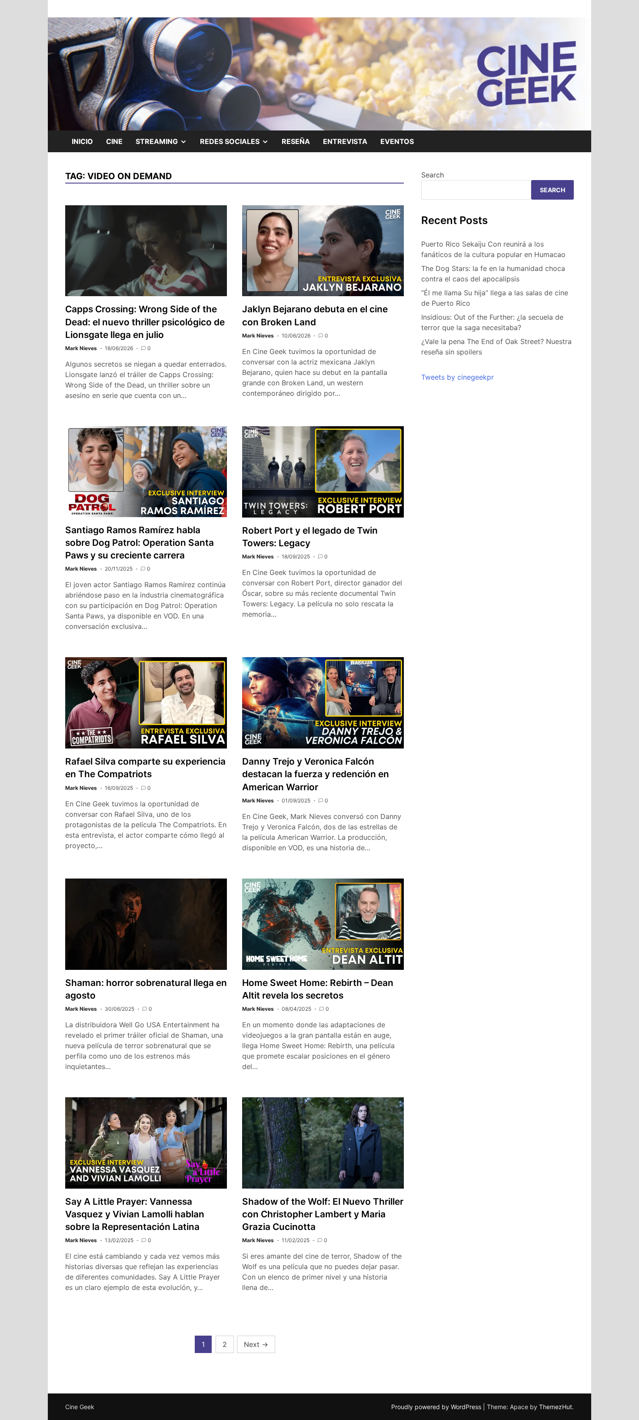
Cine (114, 141)
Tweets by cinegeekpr (457, 377)
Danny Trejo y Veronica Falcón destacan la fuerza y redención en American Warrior (315, 774)
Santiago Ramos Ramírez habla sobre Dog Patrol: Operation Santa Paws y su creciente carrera (139, 543)
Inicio (82, 141)
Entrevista (345, 141)
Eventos (397, 141)
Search (432, 174)
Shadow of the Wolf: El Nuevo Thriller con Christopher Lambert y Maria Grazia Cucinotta (322, 1214)
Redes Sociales (237, 144)
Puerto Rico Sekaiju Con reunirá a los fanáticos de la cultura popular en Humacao (493, 249)
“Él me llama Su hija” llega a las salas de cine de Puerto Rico (494, 297)
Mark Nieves (81, 348)
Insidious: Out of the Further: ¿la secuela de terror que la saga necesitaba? (492, 322)
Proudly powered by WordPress (437, 1406)
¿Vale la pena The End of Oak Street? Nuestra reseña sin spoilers (496, 346)
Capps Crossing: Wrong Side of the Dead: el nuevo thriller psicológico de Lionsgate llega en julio (145, 322)
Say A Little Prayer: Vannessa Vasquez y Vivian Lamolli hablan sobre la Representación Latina (134, 1214)
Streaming (164, 144)
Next (256, 1344)
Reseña (296, 141)
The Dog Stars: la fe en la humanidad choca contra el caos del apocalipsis (493, 273)
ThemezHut (555, 1406)
